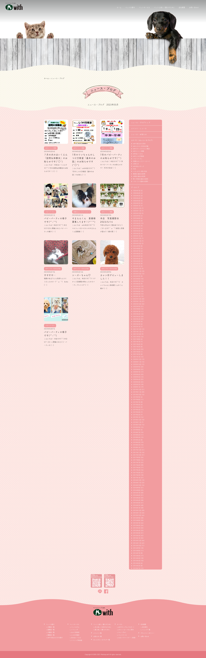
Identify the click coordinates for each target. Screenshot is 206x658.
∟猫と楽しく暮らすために (101, 629)
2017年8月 (136, 460)
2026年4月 (136, 198)
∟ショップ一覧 (145, 629)
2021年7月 (136, 341)
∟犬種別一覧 (50, 627)
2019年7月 (136, 402)
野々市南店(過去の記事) (140, 179)
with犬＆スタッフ (138, 166)
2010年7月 (136, 568)
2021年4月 (136, 349)
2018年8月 (136, 429)
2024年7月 (136, 251)
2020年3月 (136, 382)
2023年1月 (136, 296)
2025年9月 (136, 216)
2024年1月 (136, 266)
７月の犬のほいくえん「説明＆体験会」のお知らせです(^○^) (56, 158)
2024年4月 (136, 258)
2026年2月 (136, 203)
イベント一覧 (97, 633)
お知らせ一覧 (97, 636)
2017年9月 (136, 457)
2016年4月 (136, 500)
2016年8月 (136, 490)
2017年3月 (136, 472)
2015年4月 (136, 530)
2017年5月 (136, 467)
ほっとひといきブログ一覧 (101, 639)
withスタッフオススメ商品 (141, 148)
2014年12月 (137, 540)
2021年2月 (136, 354)
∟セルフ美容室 (74, 632)
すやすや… (50, 275)
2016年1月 (136, 508)
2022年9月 (136, 306)
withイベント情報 (138, 151)
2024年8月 (136, 248)
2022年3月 (136, 321)
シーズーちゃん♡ (81, 275)
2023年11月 (137, 271)
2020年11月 (137, 362)
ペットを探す (130, 7)
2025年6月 (136, 223)
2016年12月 (137, 480)
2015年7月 (136, 523)
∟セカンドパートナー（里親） (126, 637)
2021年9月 (136, 336)
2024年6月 (136, 253)
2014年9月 (136, 548)
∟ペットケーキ (122, 635)
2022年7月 (136, 311)
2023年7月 (136, 281)
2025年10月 (137, 213)
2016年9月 (136, 487)
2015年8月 (136, 520)
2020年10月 (137, 364)
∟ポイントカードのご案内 (125, 629)
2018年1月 (136, 447)
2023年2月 (136, 294)
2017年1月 (136, 477)
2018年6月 (136, 435)
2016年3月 (136, 502)
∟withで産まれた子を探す (54, 637)
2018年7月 (136, 432)
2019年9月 (136, 397)
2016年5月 (136, 498)
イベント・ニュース (139, 128)
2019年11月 (137, 392)
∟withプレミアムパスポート (125, 627)
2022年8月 (136, 309)
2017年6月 (136, 465)
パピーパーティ (137, 158)
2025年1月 (136, 236)
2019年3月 (136, 412)
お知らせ (136, 163)
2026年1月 (136, 205)
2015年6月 (136, 525)
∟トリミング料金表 (76, 640)
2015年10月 (137, 515)
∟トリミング (74, 629)
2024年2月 (136, 263)
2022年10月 (137, 304)
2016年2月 (136, 505)
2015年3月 (136, 533)
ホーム (119, 7)
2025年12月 (137, 208)
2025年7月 (136, 221)
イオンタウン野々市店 (140, 171)
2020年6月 (136, 374)
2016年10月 (137, 485)
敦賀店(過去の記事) (139, 174)
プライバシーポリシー (147, 633)
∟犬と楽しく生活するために (102, 627)
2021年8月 (136, 339)
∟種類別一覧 (50, 635)
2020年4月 (136, 379)
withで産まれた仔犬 (139, 143)
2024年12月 (137, 238)
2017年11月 (137, 452)
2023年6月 (136, 283)
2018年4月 (136, 440)
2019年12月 (137, 389)
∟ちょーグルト (121, 632)
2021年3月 (136, 351)
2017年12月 (137, 450)
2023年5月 (136, 286)
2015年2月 (136, 535)
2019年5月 (136, 407)
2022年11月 (137, 301)
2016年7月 (136, 492)
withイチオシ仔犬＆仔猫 (140, 146)
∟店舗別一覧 (50, 632)
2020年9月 (136, 367)
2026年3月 (136, 200)
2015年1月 (136, 538)
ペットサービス (144, 7)
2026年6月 (136, 193)
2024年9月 (136, 246)
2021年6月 (136, 344)
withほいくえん (138, 153)
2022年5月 (136, 316)
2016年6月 (136, 495)
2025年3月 (136, 231)
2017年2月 (136, 475)
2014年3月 (136, 563)
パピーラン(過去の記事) (140, 181)
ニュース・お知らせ (139, 134)
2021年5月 (136, 346)
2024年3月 (136, 261)
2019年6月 (136, 404)
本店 (134, 169)
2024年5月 (136, 256)
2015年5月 (136, 528)
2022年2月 (136, 324)
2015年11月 (137, 513)
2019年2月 (136, 414)
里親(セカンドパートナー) (141, 161)
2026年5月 (136, 195)
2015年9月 (136, 518)
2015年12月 (137, 510)
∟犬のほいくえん (75, 637)
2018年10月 (137, 424)
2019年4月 (136, 409)
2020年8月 (136, 369)
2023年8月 (136, 278)
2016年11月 (137, 482)
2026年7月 (136, 190)
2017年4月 (136, 470)
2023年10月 (137, 273)
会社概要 (182, 7)
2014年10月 (137, 545)
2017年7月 (136, 462)
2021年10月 (137, 334)
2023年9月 (136, 276)
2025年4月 (136, 228)
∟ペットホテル (74, 627)
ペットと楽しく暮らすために (164, 7)
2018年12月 (137, 419)
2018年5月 (136, 437)
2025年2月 (136, 233)
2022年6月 (136, 314)
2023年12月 (137, 268)
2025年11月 (137, 210)
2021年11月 (137, 331)
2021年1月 (136, 357)
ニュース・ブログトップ (140, 122)
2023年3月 (136, 291)
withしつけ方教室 (138, 156)
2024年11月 (137, 241)
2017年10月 (137, 455)
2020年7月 (136, 372)
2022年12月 (137, 299)
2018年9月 (136, 427)
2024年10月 (137, 243)
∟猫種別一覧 (50, 629)
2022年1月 (136, 326)
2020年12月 (137, 359)
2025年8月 (136, 218)
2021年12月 (137, 329)
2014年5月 (136, 558)
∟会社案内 (144, 627)
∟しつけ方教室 (74, 635)
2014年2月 (136, 565)
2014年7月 (136, 553)
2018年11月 (137, 422)
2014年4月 (136, 560)
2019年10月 (137, 394)
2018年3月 (136, 442)
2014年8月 (136, 550)
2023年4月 (136, 289)
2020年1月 (136, 387)
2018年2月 (136, 445)
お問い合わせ (194, 7)
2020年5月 (136, 377)
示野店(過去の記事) (139, 176)
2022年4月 (136, 319)
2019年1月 (136, 417)
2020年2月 (136, 384)
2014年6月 (136, 555)
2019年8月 (136, 399)
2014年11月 (137, 543)
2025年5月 (136, 226)
